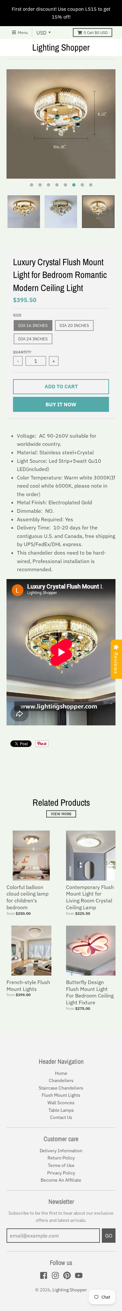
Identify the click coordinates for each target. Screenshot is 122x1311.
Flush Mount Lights (61, 1095)
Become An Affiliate (61, 1180)
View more (61, 814)
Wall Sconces (61, 1103)
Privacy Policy (61, 1173)
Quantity (22, 352)
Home (61, 1073)
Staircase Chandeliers (61, 1088)
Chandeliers (61, 1080)
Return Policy (61, 1158)
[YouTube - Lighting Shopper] (79, 1275)
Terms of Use (61, 1165)
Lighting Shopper (61, 47)
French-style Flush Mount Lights (28, 985)
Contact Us (61, 1117)
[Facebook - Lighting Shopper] (43, 1275)
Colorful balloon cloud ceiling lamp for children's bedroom (27, 897)
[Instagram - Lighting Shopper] (55, 1275)
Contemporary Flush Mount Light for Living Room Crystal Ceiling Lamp (90, 897)
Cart (96, 32)
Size (17, 315)
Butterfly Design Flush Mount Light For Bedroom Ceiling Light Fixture (90, 992)
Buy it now (61, 404)
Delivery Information (61, 1151)
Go (108, 1235)
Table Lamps (61, 1110)
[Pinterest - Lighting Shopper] (67, 1275)
